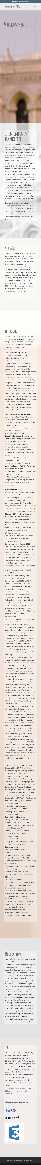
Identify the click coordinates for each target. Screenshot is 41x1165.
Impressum (28, 1160)
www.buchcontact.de (18, 291)
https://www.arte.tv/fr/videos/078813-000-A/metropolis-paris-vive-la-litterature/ (19, 1091)
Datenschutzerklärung (14, 1160)
